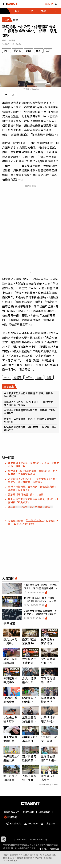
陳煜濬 (12, 40)
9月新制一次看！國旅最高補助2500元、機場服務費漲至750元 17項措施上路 (49, 739)
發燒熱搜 (12, 816)
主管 (48, 50)
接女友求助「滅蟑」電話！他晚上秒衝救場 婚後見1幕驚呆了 (11, 641)
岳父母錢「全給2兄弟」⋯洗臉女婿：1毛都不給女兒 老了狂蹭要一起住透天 (32, 480)
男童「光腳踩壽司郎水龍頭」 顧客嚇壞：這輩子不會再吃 (11, 661)
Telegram (49, 823)
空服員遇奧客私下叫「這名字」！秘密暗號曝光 (48, 661)
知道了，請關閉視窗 (51, 848)
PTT (6, 50)
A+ (6, 94)
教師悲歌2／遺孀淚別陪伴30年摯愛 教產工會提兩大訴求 (11, 758)
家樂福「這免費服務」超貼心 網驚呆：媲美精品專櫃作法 (30, 420)
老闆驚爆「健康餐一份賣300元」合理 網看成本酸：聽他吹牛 (33, 464)
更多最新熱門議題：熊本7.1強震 (25, 494)
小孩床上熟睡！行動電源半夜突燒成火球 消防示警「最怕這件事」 (10, 719)
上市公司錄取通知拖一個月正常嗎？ (30, 145)
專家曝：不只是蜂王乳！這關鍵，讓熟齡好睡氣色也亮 (30, 507)
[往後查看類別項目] (54, 11)
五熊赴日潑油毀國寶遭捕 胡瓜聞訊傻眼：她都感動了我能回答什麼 (29, 719)
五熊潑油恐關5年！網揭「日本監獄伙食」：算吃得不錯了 (49, 758)
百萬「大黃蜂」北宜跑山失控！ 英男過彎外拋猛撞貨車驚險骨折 (29, 778)
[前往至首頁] (10, 3)
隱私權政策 (44, 812)
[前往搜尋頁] (56, 3)
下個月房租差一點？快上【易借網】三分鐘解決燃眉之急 (49, 680)
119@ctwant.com (24, 523)
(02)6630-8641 (35, 520)
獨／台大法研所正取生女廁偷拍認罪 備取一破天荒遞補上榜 (10, 778)
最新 (17, 11)
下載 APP (48, 3)
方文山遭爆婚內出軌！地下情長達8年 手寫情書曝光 (30, 680)
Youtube (33, 823)
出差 (38, 50)
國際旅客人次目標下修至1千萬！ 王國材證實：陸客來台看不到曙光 (29, 403)
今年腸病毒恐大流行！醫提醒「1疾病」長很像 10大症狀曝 (29, 394)
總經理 (17, 50)
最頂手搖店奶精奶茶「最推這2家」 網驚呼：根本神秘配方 (30, 428)
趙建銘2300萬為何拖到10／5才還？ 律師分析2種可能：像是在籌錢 (30, 739)
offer (28, 50)
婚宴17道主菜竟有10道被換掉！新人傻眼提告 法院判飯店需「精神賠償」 (30, 641)
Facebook (15, 823)
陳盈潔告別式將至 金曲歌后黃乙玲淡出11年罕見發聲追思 (48, 778)
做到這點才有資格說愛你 (48, 641)
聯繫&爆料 (28, 812)
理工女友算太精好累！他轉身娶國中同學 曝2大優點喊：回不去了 (11, 739)
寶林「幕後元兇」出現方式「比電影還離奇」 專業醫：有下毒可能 (33, 488)
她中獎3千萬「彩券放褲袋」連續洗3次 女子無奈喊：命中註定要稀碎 (32, 472)
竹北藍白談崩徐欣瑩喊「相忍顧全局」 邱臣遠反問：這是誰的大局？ (11, 700)
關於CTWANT (11, 812)
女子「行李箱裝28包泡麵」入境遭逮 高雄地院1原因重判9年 (49, 719)
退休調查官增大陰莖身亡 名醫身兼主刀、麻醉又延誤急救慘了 (48, 700)
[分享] (3, 839)
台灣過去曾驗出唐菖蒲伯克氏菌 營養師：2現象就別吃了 (29, 411)
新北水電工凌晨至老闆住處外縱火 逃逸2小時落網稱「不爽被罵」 (33, 500)
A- (13, 94)
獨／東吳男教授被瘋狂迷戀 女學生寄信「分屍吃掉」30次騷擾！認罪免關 (29, 758)
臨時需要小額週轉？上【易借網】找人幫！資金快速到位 (29, 700)
